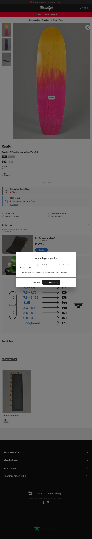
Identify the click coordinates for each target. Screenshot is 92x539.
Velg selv (36, 282)
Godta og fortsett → (51, 282)
